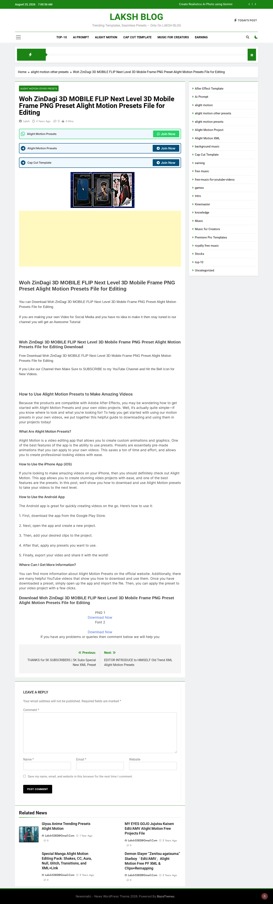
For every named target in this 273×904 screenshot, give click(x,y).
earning (200, 163)
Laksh (26, 121)
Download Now (100, 617)
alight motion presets (209, 122)
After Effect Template (209, 88)
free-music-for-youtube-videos (215, 179)
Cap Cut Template (137, 37)
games (199, 188)
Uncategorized (204, 270)
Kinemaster (202, 204)
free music (202, 171)
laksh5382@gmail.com (59, 836)
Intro (198, 196)
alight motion (106, 37)
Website (134, 759)
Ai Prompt (81, 37)
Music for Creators (173, 37)
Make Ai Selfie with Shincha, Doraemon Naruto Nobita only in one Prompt (183, 5)
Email (81, 759)
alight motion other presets (38, 88)
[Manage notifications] (264, 896)
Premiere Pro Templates (211, 237)
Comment (31, 710)
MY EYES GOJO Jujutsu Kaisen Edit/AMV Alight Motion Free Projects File (149, 828)
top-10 (61, 37)
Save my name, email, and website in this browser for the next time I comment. (80, 776)
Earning (201, 37)
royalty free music (207, 245)
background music (207, 146)
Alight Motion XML (207, 138)
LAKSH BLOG (136, 17)
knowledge (202, 212)
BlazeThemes (165, 896)
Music (199, 221)
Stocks (199, 254)
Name (28, 759)
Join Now (168, 134)
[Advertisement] (100, 239)
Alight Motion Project (209, 130)
